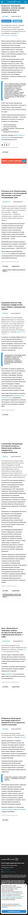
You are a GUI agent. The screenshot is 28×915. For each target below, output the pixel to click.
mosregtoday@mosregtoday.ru (10, 871)
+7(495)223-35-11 (6, 869)
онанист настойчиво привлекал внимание (13, 809)
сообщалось (8, 674)
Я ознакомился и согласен (14, 911)
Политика (5, 313)
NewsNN (23, 737)
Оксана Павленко (11, 586)
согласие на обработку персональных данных (12, 893)
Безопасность (6, 201)
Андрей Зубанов (10, 410)
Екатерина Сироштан (12, 147)
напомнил (4, 253)
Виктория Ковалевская (12, 261)
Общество (5, 456)
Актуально (5, 16)
